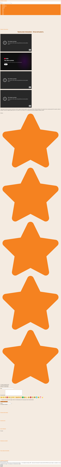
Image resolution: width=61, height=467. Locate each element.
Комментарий (2, 395)
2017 (3, 12)
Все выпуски (4, 5)
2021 (3, 9)
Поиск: (1, 403)
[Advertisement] (30, 22)
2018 (3, 13)
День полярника (3, 428)
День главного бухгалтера (4, 450)
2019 (3, 11)
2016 (3, 14)
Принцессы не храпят (4, 440)
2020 (3, 10)
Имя (1, 388)
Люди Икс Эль (2, 420)
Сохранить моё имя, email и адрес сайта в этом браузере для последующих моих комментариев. (17, 399)
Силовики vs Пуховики (4, 460)
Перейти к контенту (3, 0)
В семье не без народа (4, 412)
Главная (3, 4)
